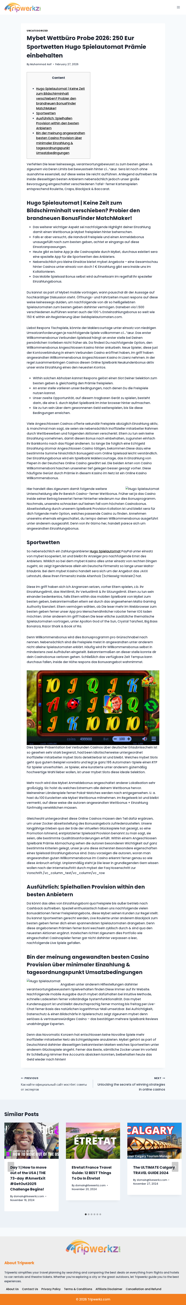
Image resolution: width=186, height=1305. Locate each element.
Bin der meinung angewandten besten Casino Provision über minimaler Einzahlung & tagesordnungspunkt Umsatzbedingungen (60, 143)
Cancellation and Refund (143, 1289)
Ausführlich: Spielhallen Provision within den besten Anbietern (57, 123)
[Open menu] (178, 7)
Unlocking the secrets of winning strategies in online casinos (131, 1084)
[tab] (86, 1214)
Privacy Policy (51, 1289)
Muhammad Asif (41, 64)
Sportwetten (46, 113)
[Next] (175, 1167)
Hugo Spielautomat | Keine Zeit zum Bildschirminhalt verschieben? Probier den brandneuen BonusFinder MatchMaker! (60, 98)
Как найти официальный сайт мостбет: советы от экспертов (54, 1084)
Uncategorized (37, 30)
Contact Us (30, 1289)
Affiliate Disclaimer (109, 1289)
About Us (12, 1289)
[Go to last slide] (11, 1167)
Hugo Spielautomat (105, 551)
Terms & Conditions (78, 1289)
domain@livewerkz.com (29, 1196)
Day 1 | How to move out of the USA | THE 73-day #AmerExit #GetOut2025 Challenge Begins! (28, 1178)
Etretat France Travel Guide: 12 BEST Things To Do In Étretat (92, 1173)
